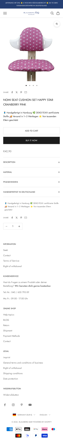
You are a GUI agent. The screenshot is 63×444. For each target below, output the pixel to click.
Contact (6, 255)
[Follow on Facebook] (4, 404)
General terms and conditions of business (23, 362)
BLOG (6, 320)
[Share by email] (25, 92)
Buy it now (31, 140)
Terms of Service (11, 260)
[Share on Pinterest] (21, 92)
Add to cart (31, 130)
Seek (5, 250)
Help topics (8, 314)
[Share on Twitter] (16, 92)
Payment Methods (11, 336)
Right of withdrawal (12, 266)
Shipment (7, 330)
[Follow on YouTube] (30, 404)
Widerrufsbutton (11, 394)
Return (6, 325)
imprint (6, 357)
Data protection (10, 378)
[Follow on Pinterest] (21, 404)
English (43, 415)
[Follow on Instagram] (13, 404)
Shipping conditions (13, 373)
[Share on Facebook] (12, 92)
